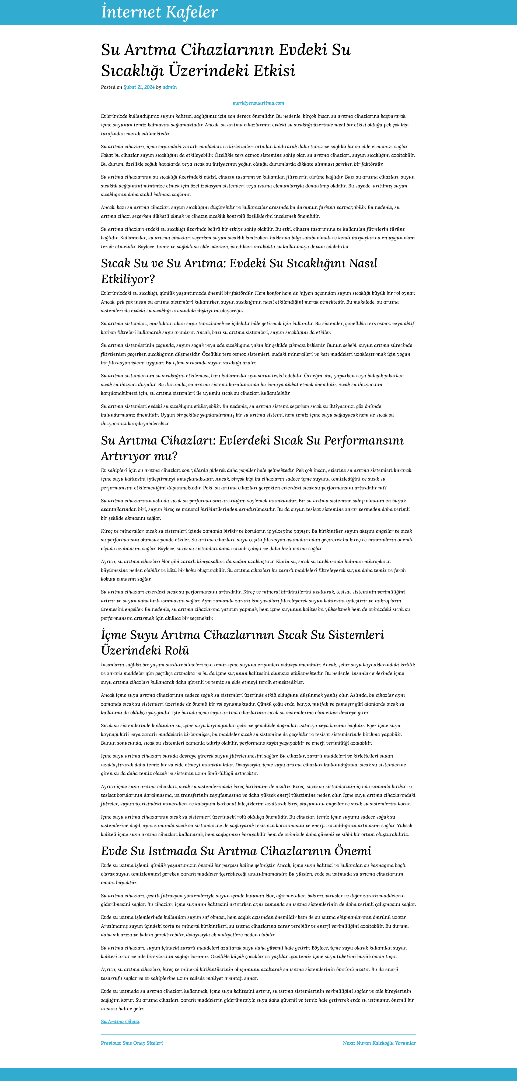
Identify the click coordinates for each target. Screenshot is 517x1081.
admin (170, 87)
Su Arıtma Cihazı (120, 1021)
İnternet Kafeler (159, 11)
